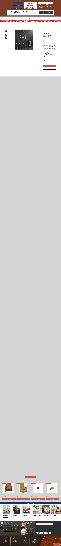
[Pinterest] (47, 533)
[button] (23, 18)
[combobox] (49, 58)
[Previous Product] (0, 487)
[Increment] (46, 62)
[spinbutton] (45, 62)
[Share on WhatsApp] (47, 73)
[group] (30, 491)
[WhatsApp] (42, 533)
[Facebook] (37, 533)
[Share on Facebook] (43, 73)
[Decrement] (43, 62)
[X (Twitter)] (40, 533)
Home (6, 26)
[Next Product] (60, 487)
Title (44, 56)
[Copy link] (50, 533)
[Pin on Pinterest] (45, 73)
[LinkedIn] (45, 533)
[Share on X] (49, 73)
